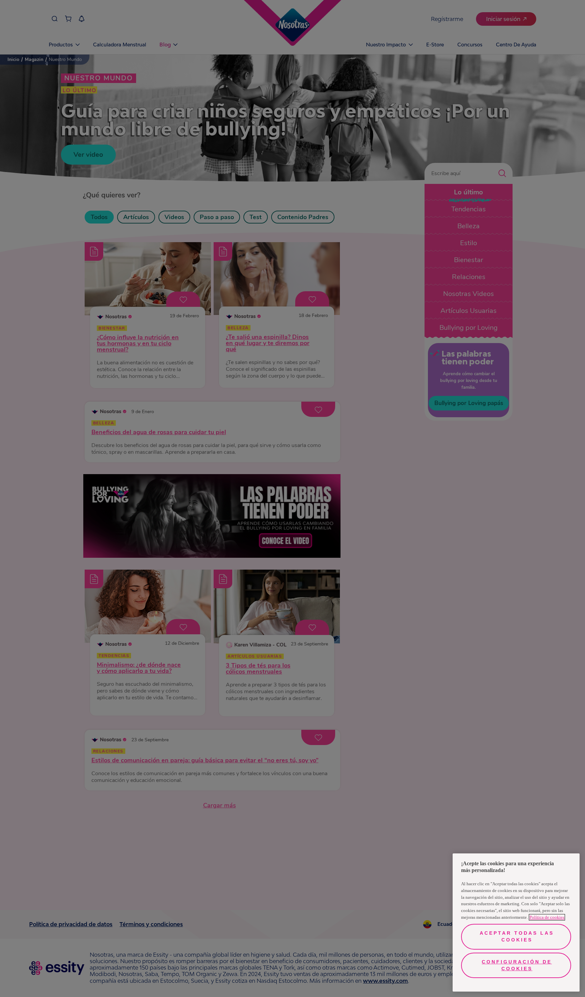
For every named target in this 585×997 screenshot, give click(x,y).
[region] (516, 922)
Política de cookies (546, 917)
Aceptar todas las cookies (517, 936)
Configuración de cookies (517, 965)
